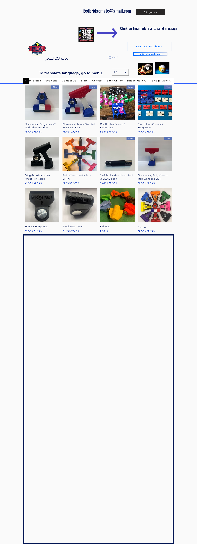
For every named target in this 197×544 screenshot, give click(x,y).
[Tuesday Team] (145, 69)
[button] (120, 57)
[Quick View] (79, 154)
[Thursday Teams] (162, 68)
